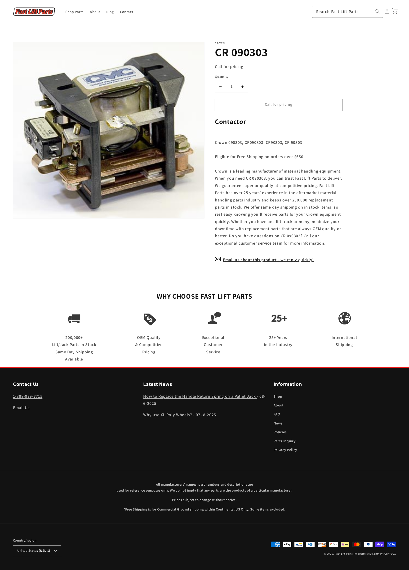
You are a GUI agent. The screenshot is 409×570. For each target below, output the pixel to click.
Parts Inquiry (285, 440)
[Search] (377, 11)
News (278, 423)
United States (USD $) (33, 550)
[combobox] (347, 12)
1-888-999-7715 (27, 396)
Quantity (222, 76)
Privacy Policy (285, 449)
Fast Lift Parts (344, 553)
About (279, 405)
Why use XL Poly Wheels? (168, 414)
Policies (280, 431)
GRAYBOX (390, 553)
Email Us (21, 407)
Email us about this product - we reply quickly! (268, 259)
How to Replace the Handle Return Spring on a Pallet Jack (200, 396)
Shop (278, 396)
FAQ (277, 414)
